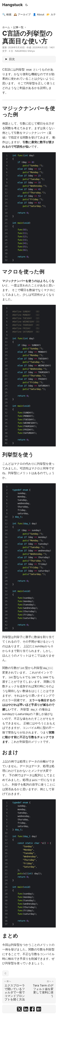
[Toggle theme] (26, 5)
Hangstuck (12, 4)
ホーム (6, 27)
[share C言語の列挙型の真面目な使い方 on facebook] (32, 1009)
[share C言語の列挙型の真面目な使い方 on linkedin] (25, 1009)
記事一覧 (18, 27)
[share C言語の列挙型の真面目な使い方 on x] (19, 1009)
